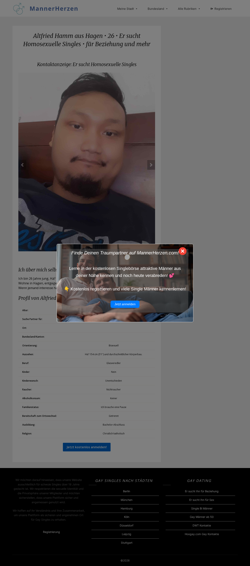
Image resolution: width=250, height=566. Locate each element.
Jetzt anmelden (125, 304)
